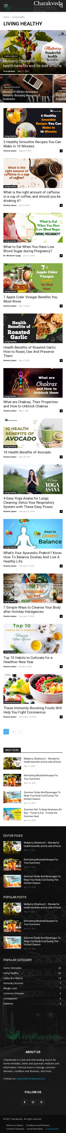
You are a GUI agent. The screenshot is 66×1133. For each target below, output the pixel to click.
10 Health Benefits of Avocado (27, 452)
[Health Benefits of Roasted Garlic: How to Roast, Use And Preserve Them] (33, 328)
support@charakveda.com (30, 1078)
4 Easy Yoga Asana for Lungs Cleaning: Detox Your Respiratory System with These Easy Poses (28, 502)
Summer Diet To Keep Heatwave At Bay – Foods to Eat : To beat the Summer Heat (43, 812)
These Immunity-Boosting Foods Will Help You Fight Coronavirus (32, 710)
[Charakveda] (33, 1031)
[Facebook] (24, 1102)
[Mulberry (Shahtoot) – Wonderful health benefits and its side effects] (33, 52)
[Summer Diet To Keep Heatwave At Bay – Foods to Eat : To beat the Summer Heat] (12, 814)
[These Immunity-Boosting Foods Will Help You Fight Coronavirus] (33, 689)
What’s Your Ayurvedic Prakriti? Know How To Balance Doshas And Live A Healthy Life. (32, 557)
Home (6, 17)
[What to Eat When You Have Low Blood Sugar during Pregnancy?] (33, 228)
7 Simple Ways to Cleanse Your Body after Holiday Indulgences (32, 609)
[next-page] (20, 731)
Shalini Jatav (9, 150)
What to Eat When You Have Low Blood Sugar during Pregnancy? (28, 249)
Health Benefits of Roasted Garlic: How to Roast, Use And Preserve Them (29, 351)
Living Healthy (11, 56)
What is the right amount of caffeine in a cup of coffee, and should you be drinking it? (32, 196)
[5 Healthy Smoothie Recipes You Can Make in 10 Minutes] (33, 123)
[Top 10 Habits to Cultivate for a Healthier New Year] (33, 638)
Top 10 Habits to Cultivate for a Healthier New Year (27, 660)
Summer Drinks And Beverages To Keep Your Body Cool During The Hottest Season (42, 795)
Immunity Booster (12, 87)
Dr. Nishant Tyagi (12, 255)
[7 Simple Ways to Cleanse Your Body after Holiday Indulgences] (33, 588)
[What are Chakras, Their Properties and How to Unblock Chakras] (33, 383)
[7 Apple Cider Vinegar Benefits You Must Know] (33, 278)
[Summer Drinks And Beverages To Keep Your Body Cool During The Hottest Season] (12, 797)
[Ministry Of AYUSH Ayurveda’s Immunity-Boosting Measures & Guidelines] (26, 89)
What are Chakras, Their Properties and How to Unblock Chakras (30, 404)
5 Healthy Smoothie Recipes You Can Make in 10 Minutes (32, 144)
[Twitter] (41, 1102)
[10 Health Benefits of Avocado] (33, 433)
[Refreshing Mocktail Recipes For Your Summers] (12, 780)
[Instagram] (33, 1102)
